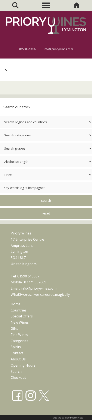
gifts (14, 328)
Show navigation (46, 5)
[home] (76, 5)
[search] (15, 5)
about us (18, 359)
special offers (22, 316)
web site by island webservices (68, 417)
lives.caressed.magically (51, 294)
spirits (16, 346)
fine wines (19, 334)
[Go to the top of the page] (80, 412)
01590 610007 (27, 49)
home (15, 304)
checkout (18, 377)
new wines (20, 322)
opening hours (23, 365)
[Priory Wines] (46, 35)
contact (17, 353)
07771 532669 (35, 282)
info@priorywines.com (58, 49)
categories (19, 341)
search (16, 371)
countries (19, 310)
